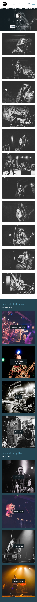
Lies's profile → (6, 456)
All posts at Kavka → (7, 307)
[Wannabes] (4, 3)
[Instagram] (29, 4)
